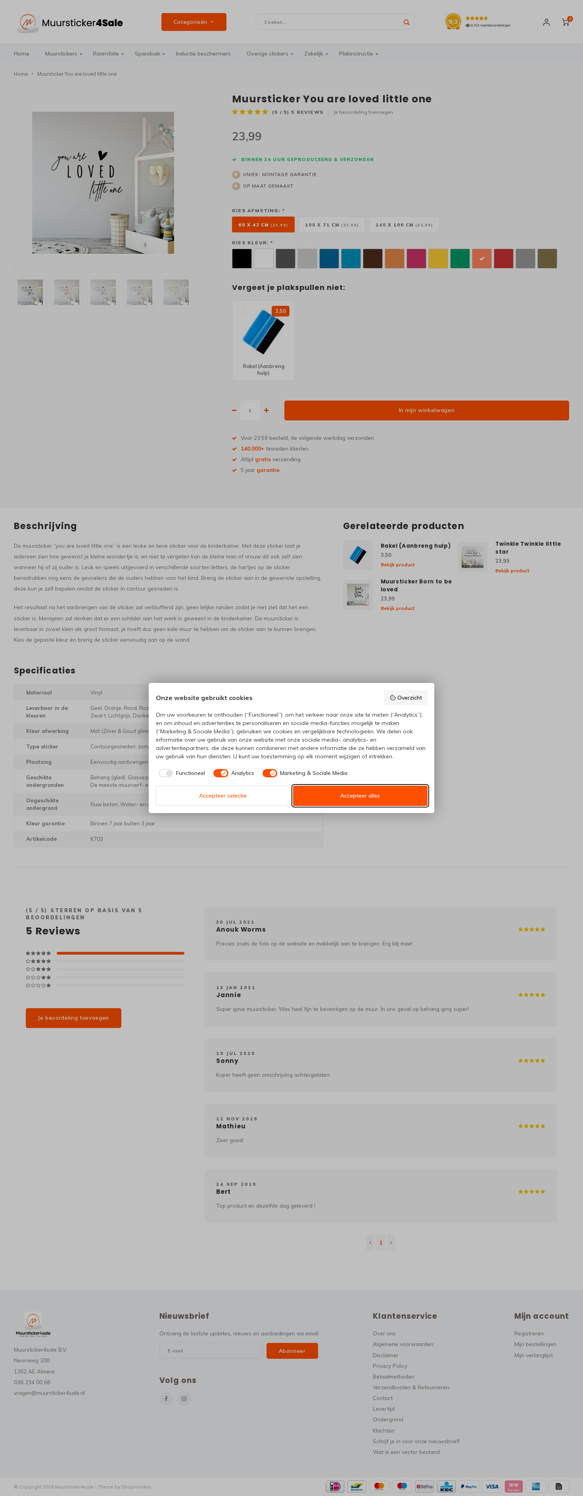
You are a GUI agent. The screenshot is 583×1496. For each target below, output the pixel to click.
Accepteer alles (360, 795)
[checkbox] (180, 773)
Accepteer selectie (223, 795)
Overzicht (409, 697)
